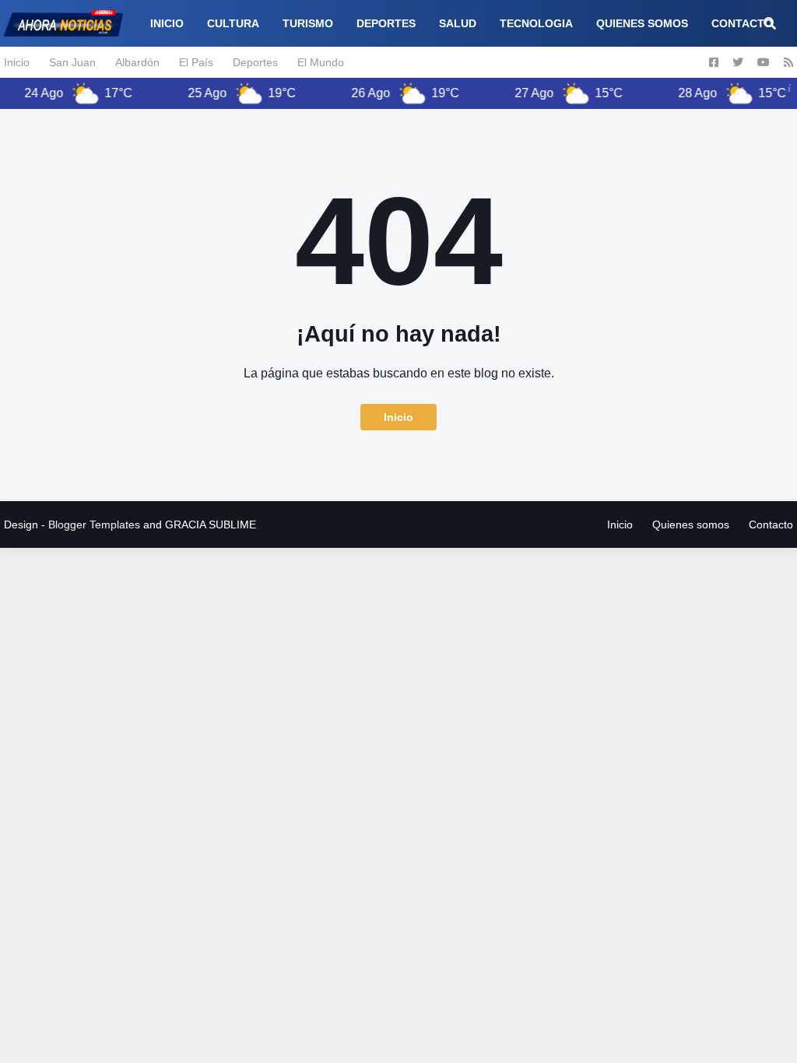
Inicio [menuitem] (167, 23)
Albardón (137, 62)
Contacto (771, 524)
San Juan (72, 62)
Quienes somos (690, 524)
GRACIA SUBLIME (210, 524)
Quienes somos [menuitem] (642, 23)
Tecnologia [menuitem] (536, 23)
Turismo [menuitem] (308, 23)
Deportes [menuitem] (386, 23)
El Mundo (320, 62)
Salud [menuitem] (457, 23)
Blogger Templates (94, 524)
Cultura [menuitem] (233, 23)
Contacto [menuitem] (742, 23)
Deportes (255, 62)
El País (196, 62)
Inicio (17, 62)
